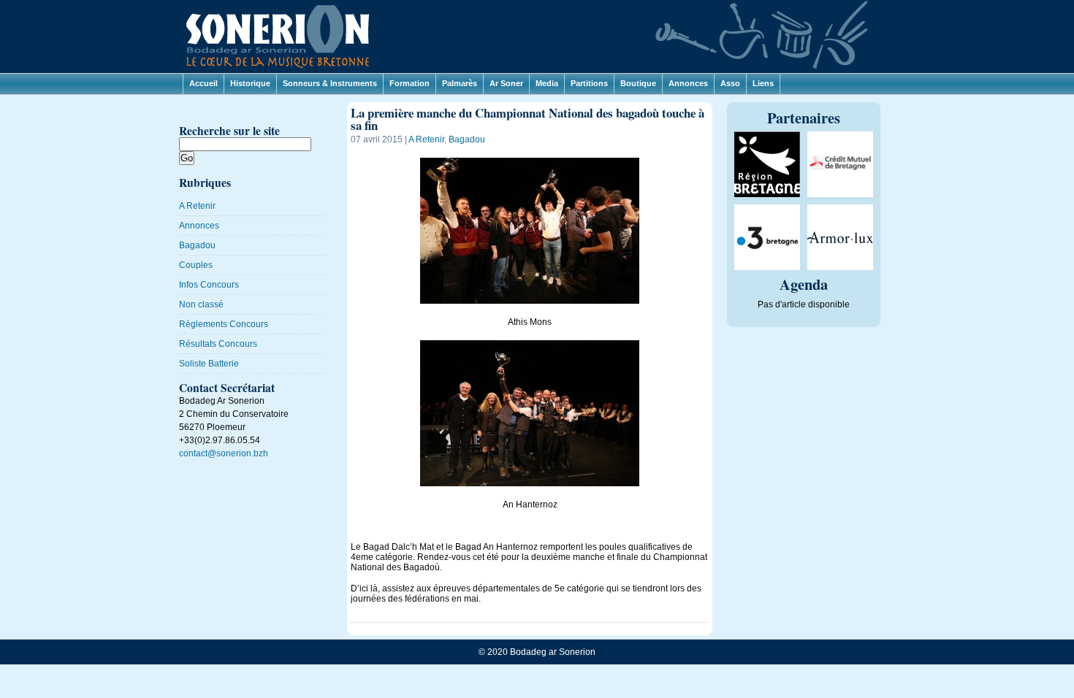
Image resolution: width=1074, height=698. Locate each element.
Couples (196, 265)
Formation (409, 83)
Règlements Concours (223, 324)
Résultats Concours (218, 344)
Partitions (589, 83)
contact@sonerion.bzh (223, 453)
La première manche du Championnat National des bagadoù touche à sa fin (527, 119)
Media (547, 83)
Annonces (688, 83)
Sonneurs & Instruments (330, 83)
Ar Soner (506, 83)
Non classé (201, 304)
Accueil (203, 83)
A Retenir (197, 206)
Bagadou (197, 245)
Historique (250, 83)
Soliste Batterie (209, 363)
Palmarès (459, 83)
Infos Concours (209, 285)
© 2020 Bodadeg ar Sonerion (537, 652)
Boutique (638, 83)
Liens (763, 83)
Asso (730, 83)
